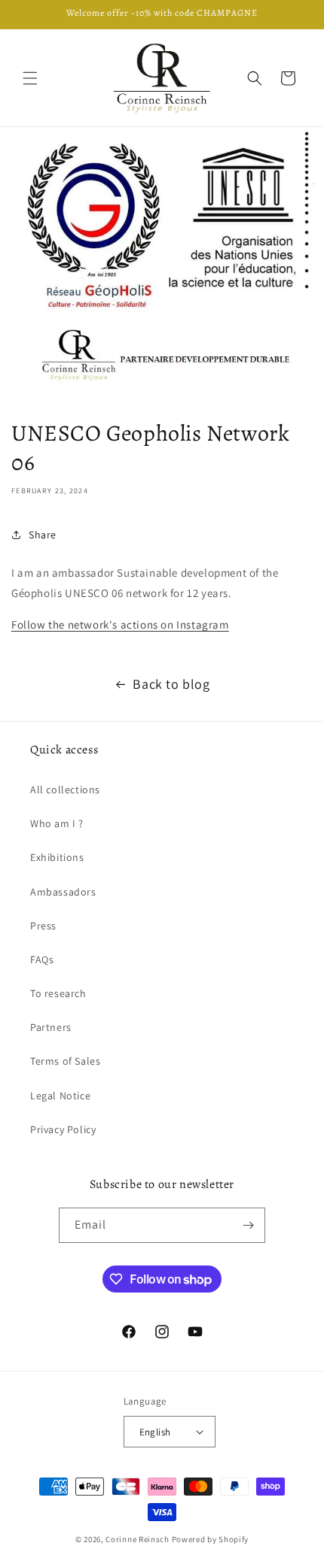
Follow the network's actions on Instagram (120, 624)
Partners (51, 1027)
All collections (65, 789)
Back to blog (171, 684)
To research (58, 993)
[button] (30, 78)
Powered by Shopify (210, 1539)
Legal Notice (60, 1095)
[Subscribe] (247, 1225)
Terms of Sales (65, 1061)
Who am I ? (57, 823)
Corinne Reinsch (137, 1539)
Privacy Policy (63, 1129)
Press (43, 925)
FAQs (41, 959)
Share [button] (43, 534)
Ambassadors (63, 892)
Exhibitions (57, 857)
